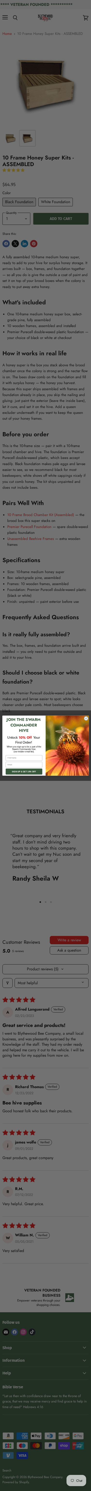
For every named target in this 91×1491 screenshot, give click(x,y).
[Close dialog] (86, 718)
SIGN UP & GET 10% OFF (24, 771)
